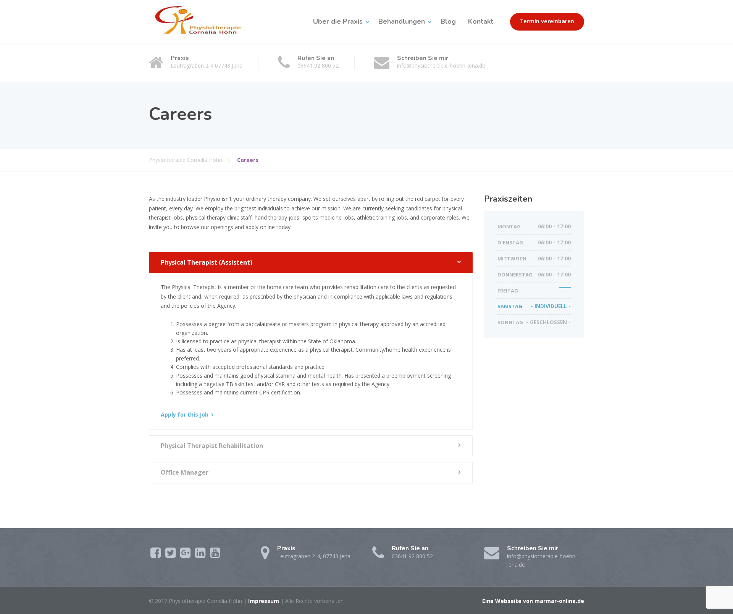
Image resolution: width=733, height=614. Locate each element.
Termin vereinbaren (547, 21)
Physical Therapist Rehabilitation (212, 445)
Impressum (263, 600)
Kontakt (480, 21)
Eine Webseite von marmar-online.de (533, 600)
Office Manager (184, 472)
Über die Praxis (338, 21)
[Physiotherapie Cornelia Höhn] (203, 21)
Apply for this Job (184, 414)
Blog (448, 21)
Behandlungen (401, 21)
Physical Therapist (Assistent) (206, 262)
